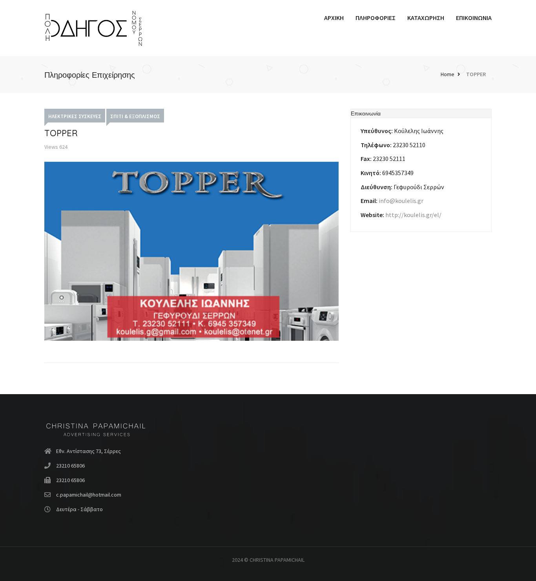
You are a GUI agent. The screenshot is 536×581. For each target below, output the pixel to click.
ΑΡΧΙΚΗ (334, 18)
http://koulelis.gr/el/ (413, 215)
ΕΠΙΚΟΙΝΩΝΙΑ (474, 18)
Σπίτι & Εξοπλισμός (135, 116)
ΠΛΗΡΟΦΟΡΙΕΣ (376, 18)
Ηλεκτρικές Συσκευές (74, 116)
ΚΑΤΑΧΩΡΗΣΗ (425, 18)
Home (447, 74)
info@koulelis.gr (401, 201)
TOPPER (476, 74)
